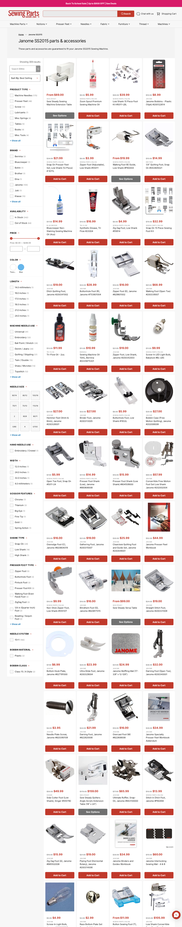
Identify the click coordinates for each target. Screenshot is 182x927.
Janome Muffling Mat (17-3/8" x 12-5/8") (125, 673)
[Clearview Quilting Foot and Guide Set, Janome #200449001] (126, 532)
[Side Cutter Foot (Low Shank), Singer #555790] (60, 785)
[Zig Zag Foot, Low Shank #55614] (126, 216)
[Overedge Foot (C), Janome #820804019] (60, 532)
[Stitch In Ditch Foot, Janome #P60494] (159, 785)
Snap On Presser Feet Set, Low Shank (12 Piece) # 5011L (60, 167)
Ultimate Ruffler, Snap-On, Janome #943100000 (125, 799)
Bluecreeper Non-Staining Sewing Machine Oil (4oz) (59, 231)
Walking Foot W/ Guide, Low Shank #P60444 (124, 166)
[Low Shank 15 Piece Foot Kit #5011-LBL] (126, 89)
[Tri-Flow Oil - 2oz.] (60, 342)
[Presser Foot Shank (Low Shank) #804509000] (126, 469)
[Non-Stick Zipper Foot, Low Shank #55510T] (60, 596)
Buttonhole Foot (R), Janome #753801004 (90, 293)
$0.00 (17, 243)
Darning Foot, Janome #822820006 (91, 736)
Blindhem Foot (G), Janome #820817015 (90, 609)
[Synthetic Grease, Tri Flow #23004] (93, 216)
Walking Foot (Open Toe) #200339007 (158, 293)
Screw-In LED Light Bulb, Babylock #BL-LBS (158, 356)
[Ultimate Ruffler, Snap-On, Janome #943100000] (126, 785)
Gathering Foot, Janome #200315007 (92, 546)
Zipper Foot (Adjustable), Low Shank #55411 (92, 166)
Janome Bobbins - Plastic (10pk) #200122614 (158, 103)
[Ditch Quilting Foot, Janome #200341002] (60, 279)
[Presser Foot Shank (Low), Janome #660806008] (93, 469)
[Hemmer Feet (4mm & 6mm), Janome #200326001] (60, 406)
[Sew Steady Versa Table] (126, 596)
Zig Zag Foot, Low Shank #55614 (125, 230)
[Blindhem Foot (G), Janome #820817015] (93, 596)
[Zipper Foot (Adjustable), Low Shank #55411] (93, 152)
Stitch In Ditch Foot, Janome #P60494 (156, 799)
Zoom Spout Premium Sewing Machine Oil (91, 103)
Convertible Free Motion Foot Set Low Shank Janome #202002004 (158, 484)
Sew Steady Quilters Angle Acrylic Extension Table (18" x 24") (92, 800)
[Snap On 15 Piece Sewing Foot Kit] (159, 216)
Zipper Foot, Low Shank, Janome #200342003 (125, 356)
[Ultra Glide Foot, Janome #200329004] (93, 659)
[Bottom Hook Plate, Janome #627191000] (60, 659)
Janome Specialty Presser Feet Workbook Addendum (157, 737)
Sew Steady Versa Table (125, 607)
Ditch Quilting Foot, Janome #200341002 (57, 293)
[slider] (11, 238)
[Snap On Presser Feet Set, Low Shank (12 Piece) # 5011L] (60, 152)
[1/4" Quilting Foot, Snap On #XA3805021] (159, 152)
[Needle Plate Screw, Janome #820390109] (60, 722)
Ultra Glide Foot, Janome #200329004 (92, 673)
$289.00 (27, 243)
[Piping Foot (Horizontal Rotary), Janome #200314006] (93, 849)
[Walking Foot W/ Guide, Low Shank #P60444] (126, 152)
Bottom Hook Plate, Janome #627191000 (57, 673)
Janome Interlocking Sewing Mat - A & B (156, 863)
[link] (23, 95)
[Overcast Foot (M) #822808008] (126, 722)
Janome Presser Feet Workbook (156, 546)
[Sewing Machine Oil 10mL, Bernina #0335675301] (93, 342)
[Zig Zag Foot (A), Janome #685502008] (60, 849)
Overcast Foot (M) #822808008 (122, 736)
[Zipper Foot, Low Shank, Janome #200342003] (126, 342)
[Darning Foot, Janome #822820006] (93, 722)
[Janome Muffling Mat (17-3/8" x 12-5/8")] (126, 659)
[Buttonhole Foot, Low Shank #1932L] (126, 406)
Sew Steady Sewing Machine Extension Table (59, 103)
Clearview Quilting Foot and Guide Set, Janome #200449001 (124, 547)
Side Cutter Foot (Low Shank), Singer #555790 (59, 799)
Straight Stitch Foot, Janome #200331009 (156, 609)
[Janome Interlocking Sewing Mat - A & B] (159, 849)
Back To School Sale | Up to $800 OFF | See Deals (91, 3)
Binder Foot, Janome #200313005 (90, 419)
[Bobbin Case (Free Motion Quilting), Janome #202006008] (159, 406)
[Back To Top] (178, 923)
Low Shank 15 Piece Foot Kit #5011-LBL (125, 103)
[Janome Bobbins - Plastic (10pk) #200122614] (159, 89)
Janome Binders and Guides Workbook (123, 863)
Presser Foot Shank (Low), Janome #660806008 (90, 484)
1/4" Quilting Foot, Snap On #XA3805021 (157, 166)
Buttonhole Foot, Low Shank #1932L (123, 419)
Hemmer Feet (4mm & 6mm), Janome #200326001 (58, 421)
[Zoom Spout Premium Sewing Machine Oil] (93, 89)
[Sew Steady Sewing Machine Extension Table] (60, 89)
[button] (166, 14)
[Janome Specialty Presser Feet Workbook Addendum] (159, 722)
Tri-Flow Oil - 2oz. (56, 354)
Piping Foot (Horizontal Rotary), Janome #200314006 (91, 864)
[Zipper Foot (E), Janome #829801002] (126, 279)
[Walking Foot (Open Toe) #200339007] (159, 279)
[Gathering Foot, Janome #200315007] (93, 532)
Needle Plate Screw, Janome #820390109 (57, 736)
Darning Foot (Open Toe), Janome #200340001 (158, 673)
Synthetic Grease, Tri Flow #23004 (90, 230)
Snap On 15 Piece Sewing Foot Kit (159, 230)
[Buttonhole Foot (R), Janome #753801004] (93, 279)
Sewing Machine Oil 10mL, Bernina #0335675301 (90, 357)
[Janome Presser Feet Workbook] (159, 532)
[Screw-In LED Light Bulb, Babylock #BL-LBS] (159, 342)
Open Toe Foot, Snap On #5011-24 (59, 483)
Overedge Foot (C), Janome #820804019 (57, 546)
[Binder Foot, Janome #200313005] (93, 406)
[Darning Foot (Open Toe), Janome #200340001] (159, 659)
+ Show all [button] (15, 140)
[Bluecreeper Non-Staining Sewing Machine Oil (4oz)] (60, 216)
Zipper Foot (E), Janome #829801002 (125, 293)
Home (21, 34)
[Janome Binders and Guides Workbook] (126, 849)
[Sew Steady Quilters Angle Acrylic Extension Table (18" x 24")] (93, 785)
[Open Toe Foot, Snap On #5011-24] (60, 469)
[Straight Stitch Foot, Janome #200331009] (159, 596)
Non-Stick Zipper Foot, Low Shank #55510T (58, 609)
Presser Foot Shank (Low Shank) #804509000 (125, 483)
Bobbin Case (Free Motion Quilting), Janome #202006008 (158, 421)
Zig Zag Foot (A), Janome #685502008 (59, 863)
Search (127, 14)
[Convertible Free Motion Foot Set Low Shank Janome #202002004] (159, 469)
